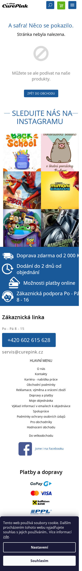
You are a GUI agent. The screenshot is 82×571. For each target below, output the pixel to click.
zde (6, 536)
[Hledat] (50, 5)
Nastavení (39, 547)
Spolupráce (41, 411)
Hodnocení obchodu (41, 427)
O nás (41, 369)
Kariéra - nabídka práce (41, 379)
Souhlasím (39, 560)
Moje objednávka (41, 401)
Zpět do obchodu (41, 93)
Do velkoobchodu (41, 436)
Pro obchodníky (41, 422)
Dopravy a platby (41, 395)
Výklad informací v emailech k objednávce (41, 406)
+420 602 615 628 (29, 339)
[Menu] (72, 5)
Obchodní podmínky (41, 385)
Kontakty (41, 374)
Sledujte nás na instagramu (42, 117)
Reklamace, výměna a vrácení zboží (41, 390)
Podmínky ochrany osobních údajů (41, 416)
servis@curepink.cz (22, 352)
